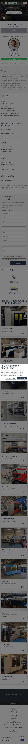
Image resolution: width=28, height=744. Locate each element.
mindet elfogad (22, 378)
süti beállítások (10, 378)
